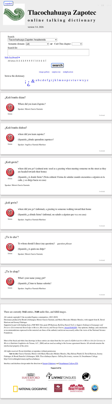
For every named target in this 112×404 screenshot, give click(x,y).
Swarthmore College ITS (68, 363)
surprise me (56, 71)
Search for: (13, 47)
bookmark (102, 115)
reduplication (68, 71)
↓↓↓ (108, 4)
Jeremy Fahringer (49, 363)
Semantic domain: (16, 43)
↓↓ (102, 4)
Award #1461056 (70, 327)
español (8, 3)
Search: (11, 36)
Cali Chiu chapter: (62, 43)
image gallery (44, 71)
